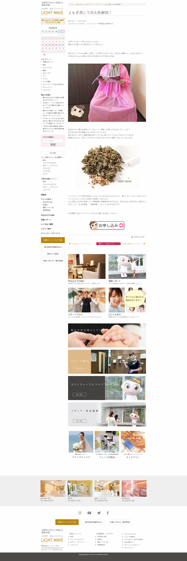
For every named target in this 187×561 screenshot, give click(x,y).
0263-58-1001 (49, 500)
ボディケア (46, 73)
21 (56, 45)
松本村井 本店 (47, 202)
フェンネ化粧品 (129, 536)
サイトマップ (128, 547)
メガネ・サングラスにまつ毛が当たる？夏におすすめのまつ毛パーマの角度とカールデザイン (53, 121)
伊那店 (45, 205)
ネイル (45, 79)
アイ (44, 76)
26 (49, 48)
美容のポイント (48, 62)
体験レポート (46, 220)
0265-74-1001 (76, 500)
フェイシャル (47, 68)
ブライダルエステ (130, 534)
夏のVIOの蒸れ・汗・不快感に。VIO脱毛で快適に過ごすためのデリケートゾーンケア (53, 113)
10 (43, 41)
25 (46, 48)
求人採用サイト (129, 542)
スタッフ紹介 (46, 229)
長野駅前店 (46, 210)
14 (56, 41)
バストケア (46, 90)
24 (43, 48)
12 (49, 41)
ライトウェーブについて (50, 233)
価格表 (43, 195)
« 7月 (43, 55)
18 (46, 45)
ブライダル (46, 171)
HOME (53, 153)
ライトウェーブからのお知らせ (53, 84)
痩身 (44, 70)
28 (56, 48)
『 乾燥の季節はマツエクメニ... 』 (133, 244)
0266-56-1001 (103, 500)
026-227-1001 (130, 500)
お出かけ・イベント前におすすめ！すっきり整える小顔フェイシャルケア (53, 105)
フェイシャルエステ (49, 163)
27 (53, 48)
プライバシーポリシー (131, 545)
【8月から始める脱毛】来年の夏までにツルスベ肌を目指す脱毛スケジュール (53, 128)
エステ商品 (46, 82)
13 (53, 41)
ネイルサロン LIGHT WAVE (133, 539)
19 (49, 45)
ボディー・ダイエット (50, 166)
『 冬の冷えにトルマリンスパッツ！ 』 (82, 244)
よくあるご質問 (47, 224)
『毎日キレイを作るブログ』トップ (108, 244)
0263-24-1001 (47, 550)
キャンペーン (47, 87)
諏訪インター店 (48, 207)
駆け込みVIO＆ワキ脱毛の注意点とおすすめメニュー (53, 98)
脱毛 (44, 65)
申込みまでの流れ (48, 215)
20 (53, 45)
